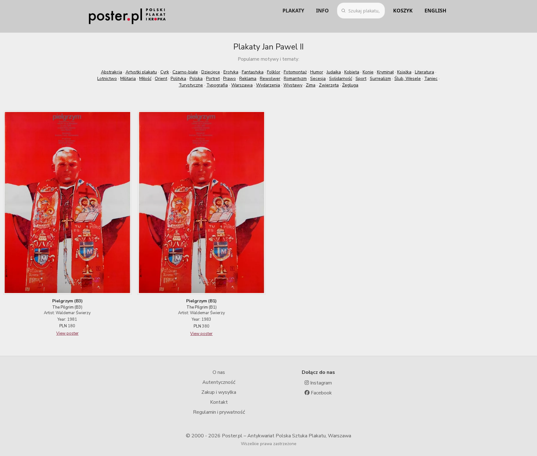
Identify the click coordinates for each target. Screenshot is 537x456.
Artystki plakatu (141, 72)
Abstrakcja (111, 72)
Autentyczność (218, 382)
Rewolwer (270, 78)
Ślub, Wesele (407, 78)
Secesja (318, 78)
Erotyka (230, 72)
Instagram (320, 382)
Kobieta (351, 72)
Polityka (178, 78)
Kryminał (385, 72)
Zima (310, 85)
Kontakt (219, 402)
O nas (219, 372)
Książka (404, 72)
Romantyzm (295, 78)
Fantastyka (253, 72)
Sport (361, 78)
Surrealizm (380, 78)
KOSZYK (403, 10)
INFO (322, 10)
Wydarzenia (268, 85)
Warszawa (242, 85)
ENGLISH (435, 10)
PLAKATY (293, 10)
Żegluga (350, 85)
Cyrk (164, 72)
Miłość (145, 78)
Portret (213, 78)
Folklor (273, 72)
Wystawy (292, 85)
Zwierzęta (329, 85)
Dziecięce (210, 72)
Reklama (247, 78)
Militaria (128, 78)
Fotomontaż (295, 72)
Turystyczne (191, 85)
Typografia (217, 85)
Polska (196, 78)
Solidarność (340, 78)
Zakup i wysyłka (218, 392)
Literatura (424, 72)
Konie (368, 72)
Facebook (321, 392)
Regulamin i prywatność (219, 412)
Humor (316, 72)
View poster (67, 333)
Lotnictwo (107, 78)
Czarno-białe (185, 72)
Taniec (431, 78)
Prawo (229, 78)
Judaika (334, 72)
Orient (161, 78)
